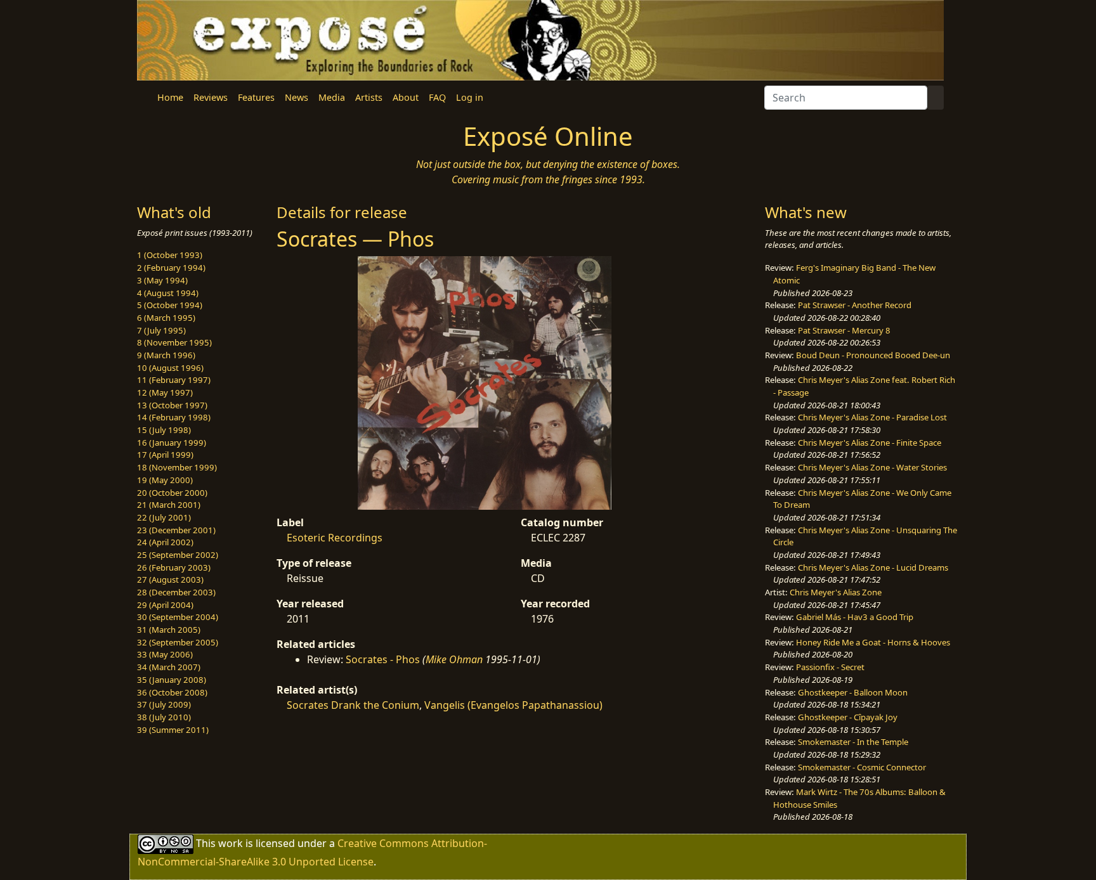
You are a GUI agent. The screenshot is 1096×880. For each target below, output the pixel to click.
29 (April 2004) (165, 605)
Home (170, 97)
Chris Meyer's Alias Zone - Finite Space (869, 442)
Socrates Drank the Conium (353, 705)
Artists (368, 97)
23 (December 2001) (176, 530)
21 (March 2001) (168, 504)
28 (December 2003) (176, 592)
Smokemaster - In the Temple (853, 741)
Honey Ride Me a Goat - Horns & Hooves (873, 642)
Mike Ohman (454, 659)
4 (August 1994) (168, 293)
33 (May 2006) (165, 654)
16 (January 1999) (171, 442)
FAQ (437, 97)
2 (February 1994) (171, 267)
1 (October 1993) (169, 255)
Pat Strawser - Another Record (854, 305)
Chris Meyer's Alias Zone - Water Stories (872, 467)
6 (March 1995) (166, 317)
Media (331, 97)
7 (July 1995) (161, 330)
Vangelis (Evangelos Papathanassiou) (513, 705)
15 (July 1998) (164, 430)
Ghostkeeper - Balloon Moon (853, 692)
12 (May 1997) (165, 392)
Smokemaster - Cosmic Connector (862, 767)
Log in (469, 97)
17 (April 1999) (165, 454)
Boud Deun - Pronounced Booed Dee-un (873, 355)
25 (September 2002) (177, 554)
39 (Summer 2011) (173, 729)
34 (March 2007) (168, 667)
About (406, 97)
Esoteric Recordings (334, 538)
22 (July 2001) (164, 517)
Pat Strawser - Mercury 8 (844, 330)
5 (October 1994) (169, 305)
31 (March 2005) (168, 629)
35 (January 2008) (171, 679)
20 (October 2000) (172, 492)
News (296, 97)
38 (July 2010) (164, 717)
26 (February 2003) (174, 567)
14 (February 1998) (174, 417)
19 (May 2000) (165, 480)
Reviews (210, 97)
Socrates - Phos (383, 659)
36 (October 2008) (172, 692)
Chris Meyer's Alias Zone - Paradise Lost (872, 417)
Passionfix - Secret (830, 667)
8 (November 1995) (174, 342)
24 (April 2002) (165, 542)
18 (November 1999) (177, 467)
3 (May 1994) (162, 280)
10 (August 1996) (170, 367)
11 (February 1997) (174, 379)
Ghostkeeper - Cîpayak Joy (847, 717)
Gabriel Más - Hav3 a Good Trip (854, 617)
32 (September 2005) (177, 642)
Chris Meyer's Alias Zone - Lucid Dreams (873, 567)
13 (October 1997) (172, 405)
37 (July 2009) (164, 704)
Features (256, 97)
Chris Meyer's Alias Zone (836, 592)
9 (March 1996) (166, 355)
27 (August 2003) (170, 579)
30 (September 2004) (177, 617)
